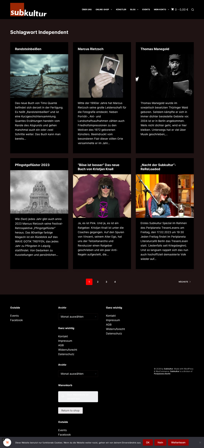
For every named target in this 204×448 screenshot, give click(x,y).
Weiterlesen (178, 442)
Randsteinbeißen (28, 49)
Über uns (87, 9)
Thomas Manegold (155, 49)
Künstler (121, 9)
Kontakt (63, 336)
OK (148, 442)
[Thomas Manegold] (165, 76)
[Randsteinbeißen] (39, 76)
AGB (61, 345)
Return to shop (70, 410)
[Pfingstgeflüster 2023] (39, 192)
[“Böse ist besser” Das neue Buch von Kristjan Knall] (102, 196)
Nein (160, 442)
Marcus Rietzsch (90, 49)
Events (146, 9)
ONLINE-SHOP (102, 9)
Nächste (183, 282)
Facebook (16, 320)
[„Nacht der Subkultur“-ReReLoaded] (165, 196)
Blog (132, 9)
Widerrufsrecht (67, 349)
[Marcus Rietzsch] (102, 76)
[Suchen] (192, 9)
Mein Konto (160, 9)
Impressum (65, 340)
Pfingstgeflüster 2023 (32, 165)
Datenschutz (66, 354)
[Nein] (200, 442)
